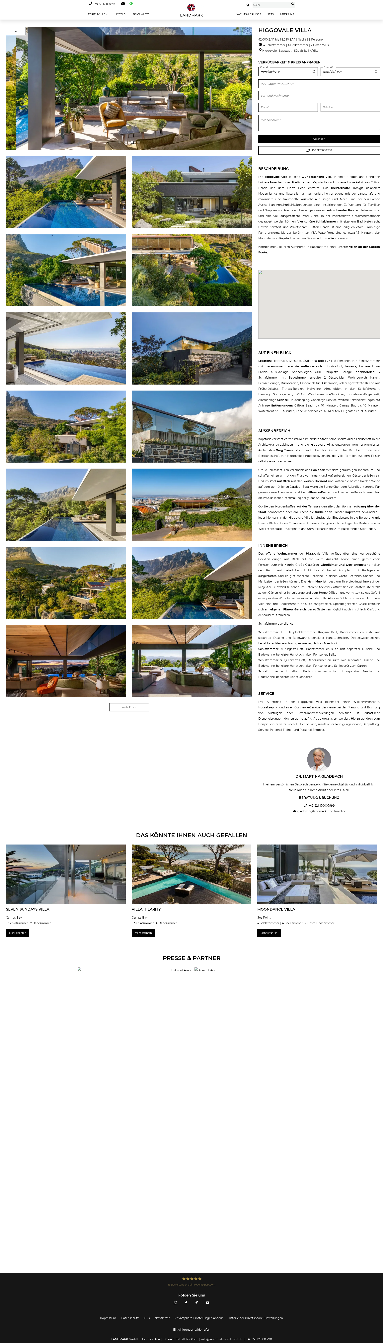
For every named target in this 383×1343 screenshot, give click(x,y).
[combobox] (271, 5)
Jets (271, 14)
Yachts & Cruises (249, 14)
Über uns (287, 14)
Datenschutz (130, 1318)
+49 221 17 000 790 (104, 3)
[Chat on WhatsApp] (130, 3)
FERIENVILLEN (97, 14)
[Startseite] (191, 10)
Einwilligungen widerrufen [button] (191, 1329)
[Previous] (10, 88)
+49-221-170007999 (321, 805)
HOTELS (119, 14)
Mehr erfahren (17, 932)
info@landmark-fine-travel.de (221, 1339)
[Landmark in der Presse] (133, 983)
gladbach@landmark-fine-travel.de (321, 811)
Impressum (108, 1318)
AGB (146, 1318)
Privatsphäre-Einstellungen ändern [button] (199, 1318)
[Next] (248, 88)
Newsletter (162, 1318)
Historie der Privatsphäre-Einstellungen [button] (255, 1318)
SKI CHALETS (140, 14)
